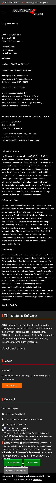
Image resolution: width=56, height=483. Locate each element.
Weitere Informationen (28, 476)
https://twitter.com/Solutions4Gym (16, 106)
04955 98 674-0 (12, 2)
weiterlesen (11, 385)
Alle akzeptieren (13, 463)
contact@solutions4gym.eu (37, 2)
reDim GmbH (37, 480)
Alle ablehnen (32, 463)
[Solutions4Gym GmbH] (28, 12)
